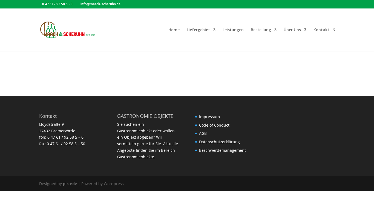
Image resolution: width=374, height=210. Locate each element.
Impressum (209, 116)
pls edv (70, 183)
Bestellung (261, 30)
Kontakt (321, 30)
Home (174, 30)
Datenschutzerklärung (219, 141)
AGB (203, 133)
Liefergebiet (198, 30)
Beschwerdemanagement (222, 150)
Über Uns (292, 30)
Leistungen (233, 30)
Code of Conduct (214, 125)
